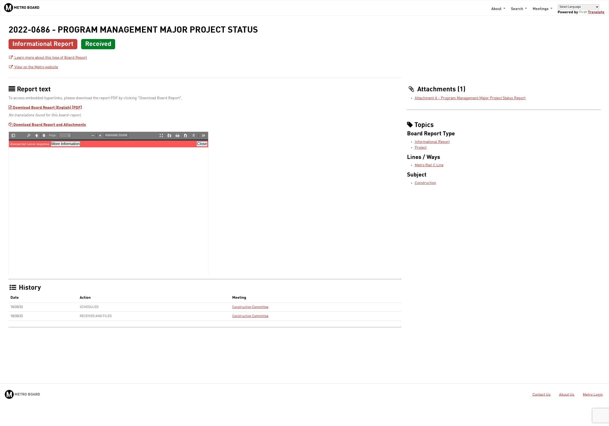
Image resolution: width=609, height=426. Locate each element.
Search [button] (517, 9)
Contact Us (541, 395)
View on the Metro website (36, 67)
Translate (596, 12)
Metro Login (593, 395)
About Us (566, 395)
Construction (425, 183)
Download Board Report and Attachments (49, 125)
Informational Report (432, 142)
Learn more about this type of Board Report (50, 58)
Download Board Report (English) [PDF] (47, 108)
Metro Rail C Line (429, 165)
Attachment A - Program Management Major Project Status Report (470, 98)
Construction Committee (250, 307)
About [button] (496, 9)
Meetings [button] (541, 9)
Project (421, 148)
